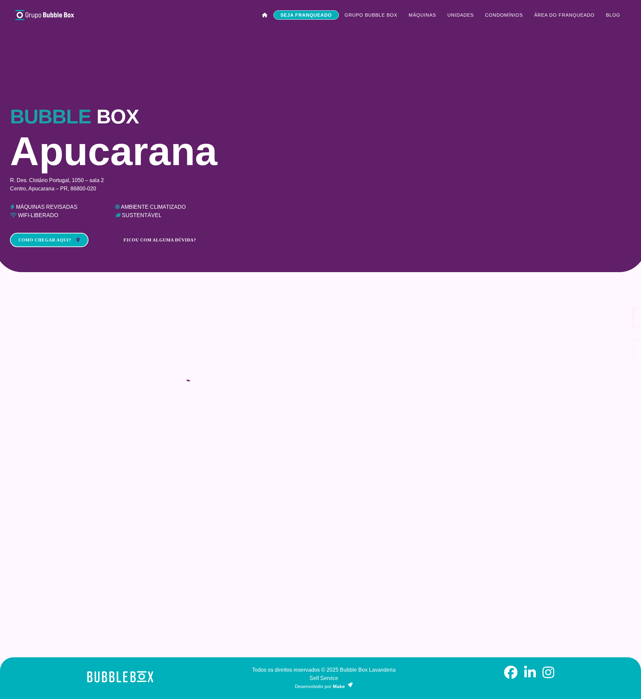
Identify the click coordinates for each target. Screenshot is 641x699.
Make (339, 686)
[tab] (502, 376)
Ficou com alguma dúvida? (160, 239)
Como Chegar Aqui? (44, 239)
